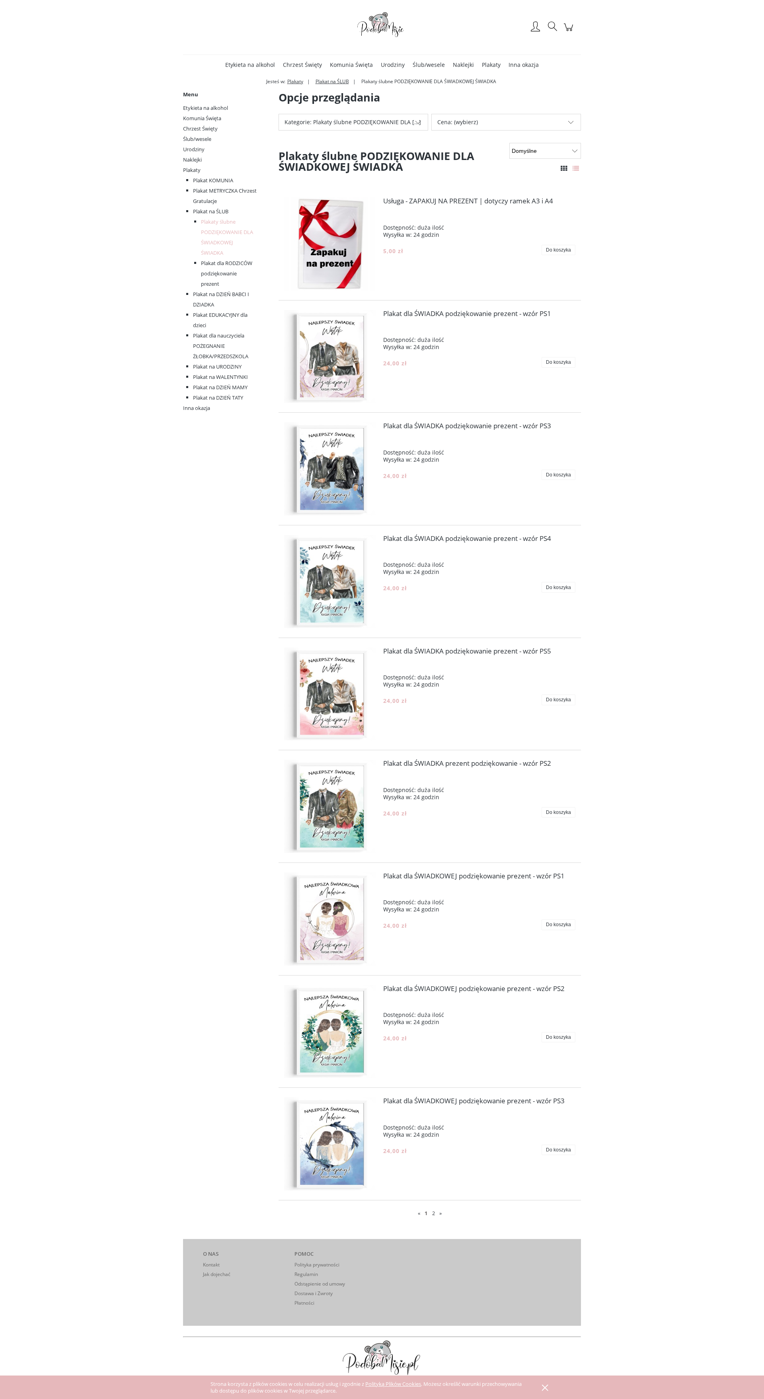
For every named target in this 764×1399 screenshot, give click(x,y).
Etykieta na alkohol (205, 107)
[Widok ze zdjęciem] (564, 168)
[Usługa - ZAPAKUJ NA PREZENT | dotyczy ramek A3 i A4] (330, 244)
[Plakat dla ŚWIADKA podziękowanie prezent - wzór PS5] (330, 694)
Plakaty (192, 170)
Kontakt (211, 1264)
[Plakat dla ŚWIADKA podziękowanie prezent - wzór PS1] (330, 356)
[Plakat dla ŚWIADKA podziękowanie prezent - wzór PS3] (330, 468)
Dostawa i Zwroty (313, 1293)
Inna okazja (196, 408)
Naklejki (192, 159)
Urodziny (194, 149)
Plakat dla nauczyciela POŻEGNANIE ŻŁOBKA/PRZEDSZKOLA (220, 346)
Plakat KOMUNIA (213, 180)
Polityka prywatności (316, 1264)
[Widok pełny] (576, 168)
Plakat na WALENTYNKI (220, 376)
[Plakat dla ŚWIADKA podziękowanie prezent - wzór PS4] (330, 581)
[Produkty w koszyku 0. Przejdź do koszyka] (569, 31)
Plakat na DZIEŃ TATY (218, 397)
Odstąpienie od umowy (319, 1283)
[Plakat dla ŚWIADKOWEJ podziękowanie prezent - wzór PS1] (330, 919)
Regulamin (306, 1274)
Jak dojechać (216, 1274)
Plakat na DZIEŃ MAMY (220, 387)
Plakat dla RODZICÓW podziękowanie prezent (226, 273)
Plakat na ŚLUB (210, 211)
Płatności (304, 1302)
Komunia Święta (202, 118)
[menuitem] (250, 64)
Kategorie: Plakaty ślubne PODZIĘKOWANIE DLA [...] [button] (353, 122)
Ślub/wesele (197, 138)
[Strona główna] (382, 27)
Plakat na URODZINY (217, 366)
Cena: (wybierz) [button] (457, 122)
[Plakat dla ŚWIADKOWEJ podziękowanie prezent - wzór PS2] (330, 1031)
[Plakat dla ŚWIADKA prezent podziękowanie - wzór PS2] (330, 806)
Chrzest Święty (200, 128)
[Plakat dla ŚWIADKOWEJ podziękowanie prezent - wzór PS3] (330, 1143)
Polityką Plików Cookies (393, 1383)
